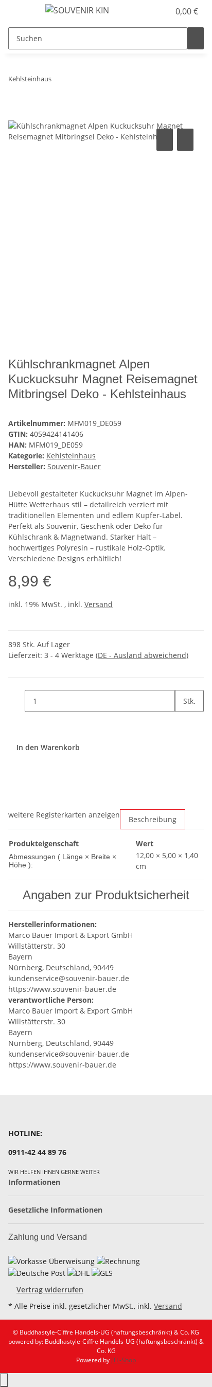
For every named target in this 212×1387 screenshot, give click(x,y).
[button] (150, 11)
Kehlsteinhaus (71, 455)
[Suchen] (195, 38)
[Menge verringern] (16, 701)
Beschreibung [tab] (152, 819)
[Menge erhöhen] (183, 723)
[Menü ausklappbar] (21, 12)
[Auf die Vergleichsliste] (164, 140)
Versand (98, 604)
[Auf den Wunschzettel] (185, 140)
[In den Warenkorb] (16, 114)
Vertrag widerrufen (49, 1289)
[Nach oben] (4, 1380)
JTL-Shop (123, 1360)
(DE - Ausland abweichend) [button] (142, 655)
